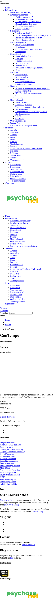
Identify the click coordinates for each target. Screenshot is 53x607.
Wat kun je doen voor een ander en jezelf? (32, 88)
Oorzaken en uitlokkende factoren (29, 49)
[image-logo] (4, 573)
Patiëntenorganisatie (8, 472)
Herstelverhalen (21, 109)
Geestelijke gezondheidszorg (11, 449)
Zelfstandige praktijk (8, 484)
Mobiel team (5, 468)
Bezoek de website (7, 417)
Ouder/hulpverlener (18, 178)
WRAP (18, 116)
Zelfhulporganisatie (8, 482)
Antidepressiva (21, 75)
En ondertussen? (17, 171)
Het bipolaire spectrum (24, 45)
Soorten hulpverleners (24, 56)
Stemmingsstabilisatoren (25, 82)
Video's (13, 278)
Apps (12, 137)
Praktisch (14, 151)
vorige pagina (5, 352)
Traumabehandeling (23, 61)
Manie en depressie (18, 42)
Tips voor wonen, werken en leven (29, 107)
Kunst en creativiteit (8, 459)
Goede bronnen (16, 144)
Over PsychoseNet (17, 121)
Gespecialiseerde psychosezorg (12, 452)
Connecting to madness (24, 40)
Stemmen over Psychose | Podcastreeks (26, 148)
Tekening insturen (17, 181)
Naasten (13, 86)
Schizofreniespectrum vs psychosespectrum (33, 35)
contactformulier (28, 545)
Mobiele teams (21, 65)
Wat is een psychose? (24, 17)
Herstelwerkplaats (7, 456)
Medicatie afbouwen (23, 84)
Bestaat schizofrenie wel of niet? (28, 38)
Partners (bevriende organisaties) (23, 125)
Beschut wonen (6, 447)
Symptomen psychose (24, 19)
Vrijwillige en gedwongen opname (29, 68)
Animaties (14, 132)
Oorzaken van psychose (25, 26)
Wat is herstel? (21, 102)
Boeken (13, 142)
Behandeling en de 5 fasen (26, 24)
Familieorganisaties (23, 91)
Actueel (13, 135)
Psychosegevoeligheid (19, 15)
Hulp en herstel (16, 100)
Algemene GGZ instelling (10, 445)
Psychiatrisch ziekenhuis (10, 475)
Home (7, 8)
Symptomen (20, 47)
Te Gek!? (19, 98)
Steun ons (4, 308)
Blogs (12, 139)
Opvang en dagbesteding (10, 470)
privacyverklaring (11, 505)
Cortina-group (37, 511)
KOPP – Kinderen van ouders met (29, 93)
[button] (26, 308)
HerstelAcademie (7, 454)
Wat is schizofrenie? (23, 33)
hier (11, 558)
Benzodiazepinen (22, 79)
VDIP (2, 477)
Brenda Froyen (16, 123)
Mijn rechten (15, 176)
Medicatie (14, 72)
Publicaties (14, 153)
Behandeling (20, 52)
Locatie (8, 324)
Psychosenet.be (6, 500)
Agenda (13, 130)
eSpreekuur (9, 183)
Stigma (13, 95)
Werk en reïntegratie (8, 479)
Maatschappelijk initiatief (10, 465)
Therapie (19, 58)
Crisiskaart (19, 118)
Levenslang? (15, 165)
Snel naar (9, 128)
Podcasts (13, 146)
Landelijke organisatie (9, 461)
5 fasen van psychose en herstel (28, 22)
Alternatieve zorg (22, 63)
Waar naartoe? (16, 169)
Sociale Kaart (15, 155)
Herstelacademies (22, 114)
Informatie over (11, 10)
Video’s (13, 158)
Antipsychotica (21, 77)
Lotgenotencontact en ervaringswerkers (31, 112)
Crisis (17, 70)
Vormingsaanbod (17, 160)
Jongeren (8, 162)
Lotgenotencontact (7, 442)
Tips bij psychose (22, 28)
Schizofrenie (15, 31)
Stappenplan (15, 167)
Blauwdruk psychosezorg (20, 12)
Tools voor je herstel (23, 105)
